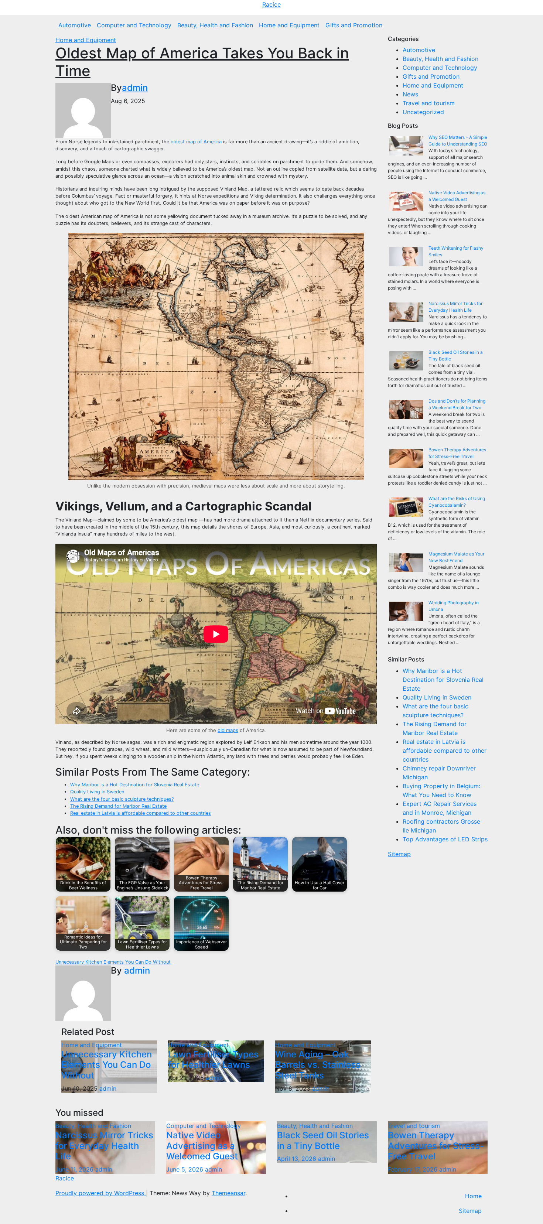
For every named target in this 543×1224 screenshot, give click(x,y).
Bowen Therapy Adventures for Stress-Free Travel (436, 1146)
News (410, 94)
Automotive (74, 25)
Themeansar (228, 1193)
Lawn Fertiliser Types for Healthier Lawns (213, 1059)
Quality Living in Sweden (97, 791)
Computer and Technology (134, 25)
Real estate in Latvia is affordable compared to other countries (140, 813)
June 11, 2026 (75, 1169)
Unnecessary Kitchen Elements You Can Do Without (113, 962)
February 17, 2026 (413, 1169)
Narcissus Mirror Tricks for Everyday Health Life (104, 1146)
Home (473, 1196)
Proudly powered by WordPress (100, 1193)
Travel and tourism (429, 103)
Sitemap (399, 854)
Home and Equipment (289, 25)
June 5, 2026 (185, 1169)
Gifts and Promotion (353, 25)
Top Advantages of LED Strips (445, 839)
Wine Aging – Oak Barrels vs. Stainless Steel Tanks (318, 1065)
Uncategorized (423, 112)
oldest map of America (196, 141)
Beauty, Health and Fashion (215, 25)
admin (135, 87)
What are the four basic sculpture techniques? (122, 799)
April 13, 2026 (297, 1158)
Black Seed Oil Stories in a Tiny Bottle (323, 1140)
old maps (228, 730)
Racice (271, 4)
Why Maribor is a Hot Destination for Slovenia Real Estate (134, 784)
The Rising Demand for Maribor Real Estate (118, 806)
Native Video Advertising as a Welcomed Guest (202, 1146)
